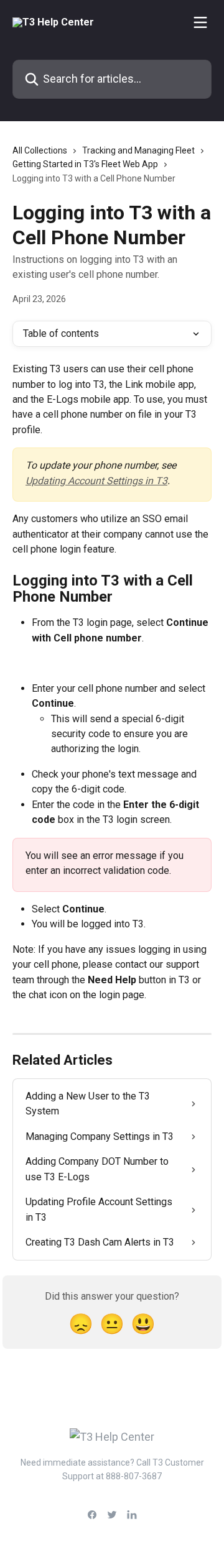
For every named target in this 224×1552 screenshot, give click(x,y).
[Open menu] (200, 22)
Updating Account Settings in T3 (96, 481)
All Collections (39, 150)
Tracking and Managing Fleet (138, 150)
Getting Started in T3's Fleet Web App (85, 164)
